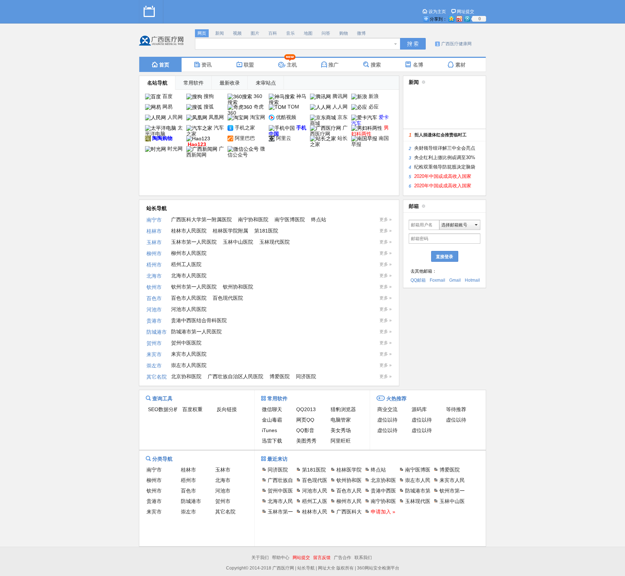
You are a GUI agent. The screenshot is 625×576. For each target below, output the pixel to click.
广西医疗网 (329, 131)
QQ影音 (305, 430)
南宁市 (154, 220)
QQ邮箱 (418, 280)
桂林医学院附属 (230, 231)
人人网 (340, 107)
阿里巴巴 (245, 138)
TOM (293, 107)
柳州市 (154, 253)
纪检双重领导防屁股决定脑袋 (444, 167)
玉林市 (154, 242)
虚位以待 (387, 420)
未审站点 (266, 83)
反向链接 (227, 409)
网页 (201, 33)
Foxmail (437, 280)
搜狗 (209, 96)
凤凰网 (216, 117)
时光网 (175, 149)
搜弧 (209, 107)
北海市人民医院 (189, 275)
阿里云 (283, 138)
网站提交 (301, 557)
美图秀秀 (306, 441)
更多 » (385, 219)
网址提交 (465, 11)
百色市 (154, 298)
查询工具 (162, 398)
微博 (361, 33)
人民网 (175, 117)
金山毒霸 (272, 420)
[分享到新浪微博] (459, 18)
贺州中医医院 (186, 343)
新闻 (219, 33)
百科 (272, 33)
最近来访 (277, 459)
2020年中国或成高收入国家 (442, 176)
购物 (343, 33)
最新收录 (230, 83)
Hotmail (472, 280)
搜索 (376, 65)
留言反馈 (322, 557)
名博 (418, 65)
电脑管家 (341, 420)
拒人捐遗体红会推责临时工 (440, 134)
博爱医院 (279, 376)
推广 (333, 65)
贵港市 (154, 321)
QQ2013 (306, 409)
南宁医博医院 (290, 219)
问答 (326, 33)
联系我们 (363, 557)
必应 (374, 107)
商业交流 (387, 409)
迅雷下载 (272, 441)
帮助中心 (280, 557)
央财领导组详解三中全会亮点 (444, 148)
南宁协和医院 (253, 219)
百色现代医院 (228, 298)
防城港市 (156, 332)
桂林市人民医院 (189, 231)
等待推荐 (456, 409)
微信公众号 (246, 152)
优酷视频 (286, 117)
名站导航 (157, 83)
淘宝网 (257, 117)
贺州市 (154, 343)
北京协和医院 (186, 376)
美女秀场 (341, 430)
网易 (167, 107)
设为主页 (437, 11)
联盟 (249, 65)
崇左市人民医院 (189, 365)
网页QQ (305, 420)
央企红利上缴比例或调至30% (444, 157)
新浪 (374, 96)
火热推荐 (396, 398)
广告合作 (342, 557)
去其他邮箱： (424, 271)
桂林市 (154, 231)
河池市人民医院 (189, 309)
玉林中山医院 (238, 242)
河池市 (154, 309)
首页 (164, 65)
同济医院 (306, 376)
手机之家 (245, 128)
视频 (237, 33)
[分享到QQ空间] (451, 18)
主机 (292, 65)
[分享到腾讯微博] (467, 18)
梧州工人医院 (186, 264)
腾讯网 (340, 96)
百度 (167, 96)
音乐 (290, 33)
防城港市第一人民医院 (196, 331)
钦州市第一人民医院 (194, 287)
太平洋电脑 (164, 131)
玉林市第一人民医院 (194, 242)
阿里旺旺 (341, 441)
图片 (255, 33)
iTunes (269, 430)
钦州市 (154, 287)
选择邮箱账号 (454, 224)
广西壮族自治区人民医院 (235, 376)
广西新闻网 (205, 152)
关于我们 (260, 557)
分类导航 (162, 459)
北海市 (154, 276)
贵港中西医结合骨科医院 (199, 320)
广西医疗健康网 (456, 43)
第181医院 (266, 231)
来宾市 (154, 354)
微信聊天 (272, 409)
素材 (460, 65)
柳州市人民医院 (189, 253)
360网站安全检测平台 (378, 568)
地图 (308, 33)
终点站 (318, 219)
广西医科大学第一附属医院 (201, 219)
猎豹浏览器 (343, 409)
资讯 (206, 65)
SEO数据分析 (163, 409)
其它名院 (156, 377)
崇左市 (154, 365)
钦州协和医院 (238, 287)
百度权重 (192, 409)
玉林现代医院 (274, 242)
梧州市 (154, 265)
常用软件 (193, 83)
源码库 (419, 409)
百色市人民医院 (189, 298)
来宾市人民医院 (189, 354)
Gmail (455, 280)
